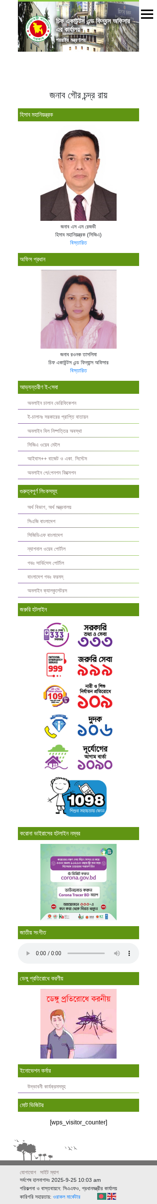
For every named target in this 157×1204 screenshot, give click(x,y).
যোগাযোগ (28, 1172)
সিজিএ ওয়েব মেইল (43, 445)
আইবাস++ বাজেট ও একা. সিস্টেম (57, 459)
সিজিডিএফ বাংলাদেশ (44, 535)
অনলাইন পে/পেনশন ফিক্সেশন (51, 473)
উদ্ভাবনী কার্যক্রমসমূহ (46, 1087)
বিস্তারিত (78, 243)
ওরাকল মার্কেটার (66, 1197)
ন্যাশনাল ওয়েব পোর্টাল (46, 549)
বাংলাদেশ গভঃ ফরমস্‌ (45, 577)
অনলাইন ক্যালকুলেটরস (47, 591)
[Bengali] (102, 1196)
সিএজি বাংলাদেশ (41, 521)
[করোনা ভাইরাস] (78, 882)
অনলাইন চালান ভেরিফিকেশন (51, 403)
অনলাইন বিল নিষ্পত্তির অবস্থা (54, 431)
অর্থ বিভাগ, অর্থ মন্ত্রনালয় (49, 507)
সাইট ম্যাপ (49, 1172)
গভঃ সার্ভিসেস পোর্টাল (45, 563)
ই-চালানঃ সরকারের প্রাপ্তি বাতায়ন (57, 417)
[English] (112, 1196)
